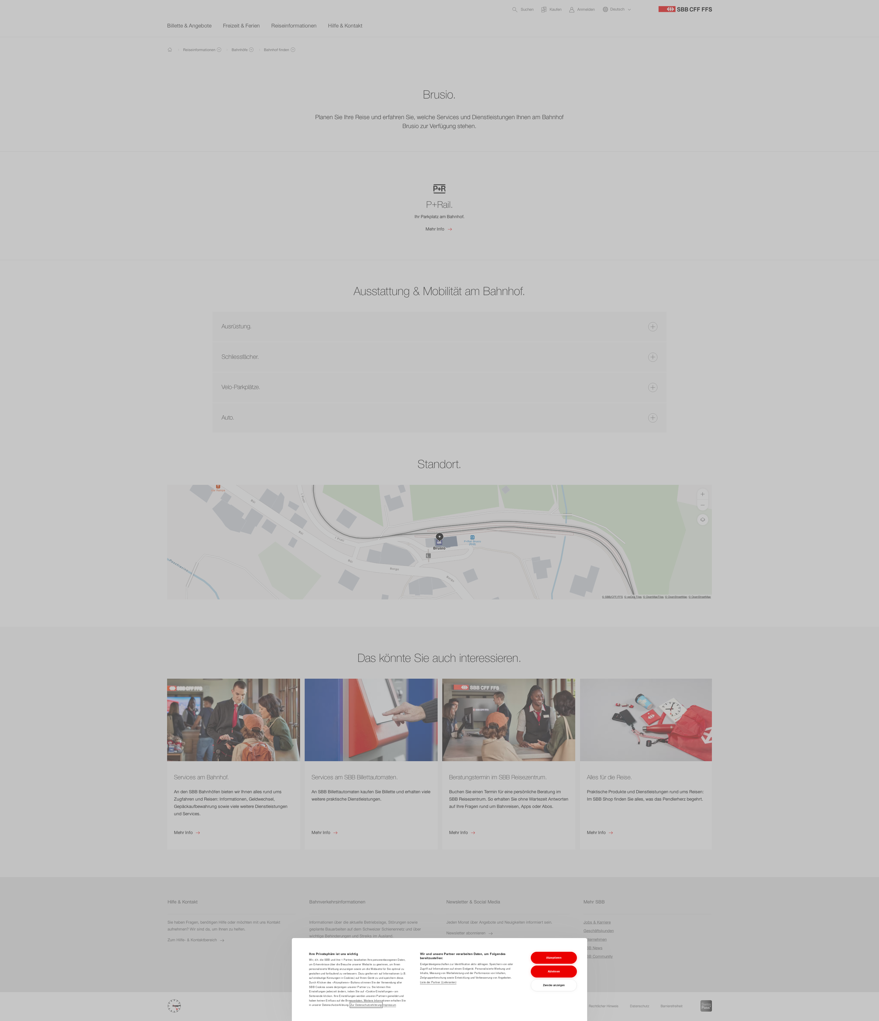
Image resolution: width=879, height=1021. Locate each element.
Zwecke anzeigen (554, 985)
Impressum (389, 1005)
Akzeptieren (554, 957)
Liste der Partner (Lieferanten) (438, 982)
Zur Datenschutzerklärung (366, 1005)
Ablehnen (554, 971)
